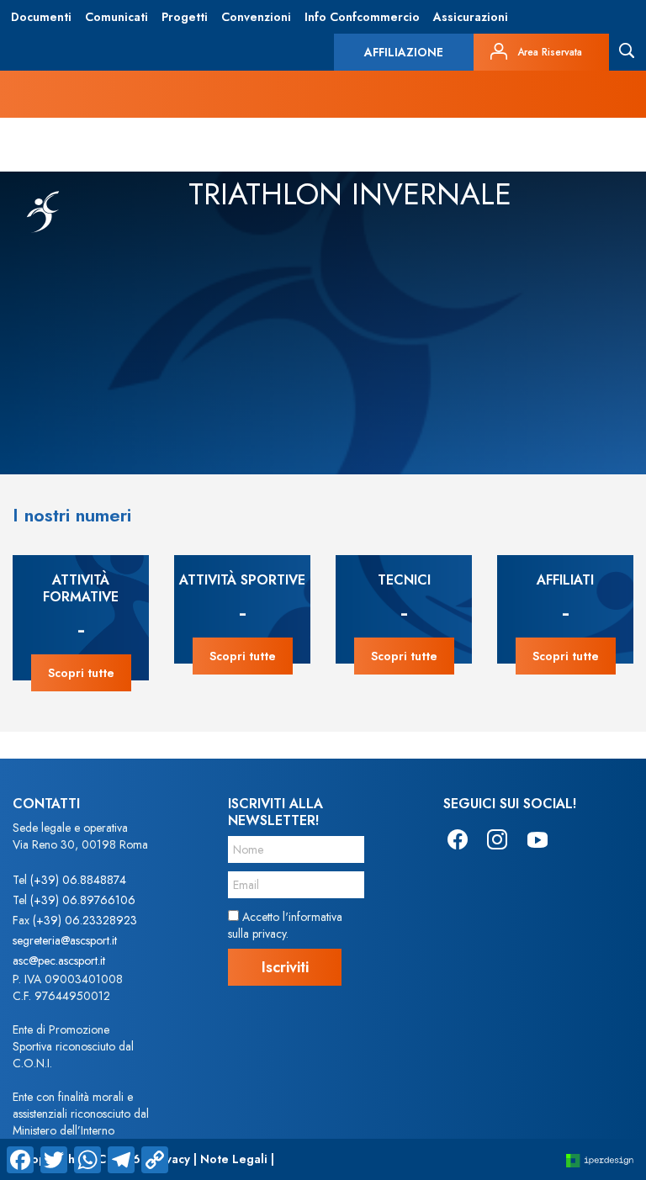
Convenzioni (256, 16)
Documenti (41, 16)
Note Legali (233, 1159)
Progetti (185, 16)
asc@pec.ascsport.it (59, 960)
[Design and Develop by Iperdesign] (599, 1159)
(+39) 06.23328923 (85, 920)
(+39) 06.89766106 (82, 900)
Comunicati (116, 16)
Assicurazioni (470, 16)
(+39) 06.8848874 (78, 879)
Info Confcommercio (362, 16)
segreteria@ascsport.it (65, 940)
